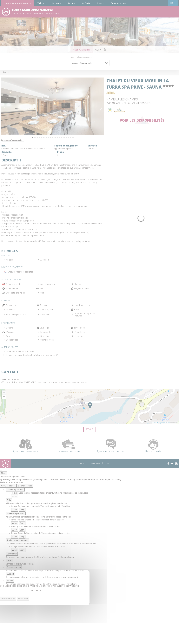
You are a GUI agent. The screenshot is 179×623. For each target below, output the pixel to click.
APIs (9, 500)
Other (9, 560)
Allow (14, 496)
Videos (10, 580)
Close (3, 473)
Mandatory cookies (15, 489)
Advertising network (15, 513)
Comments (12, 554)
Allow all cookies (8, 486)
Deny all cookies (25, 486)
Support (10, 574)
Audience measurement (17, 540)
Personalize (23, 598)
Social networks (14, 567)
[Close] (1, 470)
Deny (22, 510)
